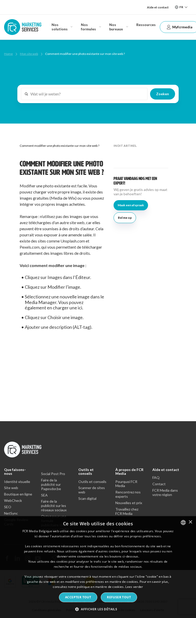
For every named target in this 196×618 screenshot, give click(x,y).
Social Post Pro (53, 474)
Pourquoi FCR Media (126, 484)
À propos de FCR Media (129, 471)
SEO (7, 507)
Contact (159, 484)
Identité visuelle (17, 482)
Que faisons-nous (15, 471)
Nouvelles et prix (128, 503)
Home (8, 54)
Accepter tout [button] (78, 597)
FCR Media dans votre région (165, 492)
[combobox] (183, 522)
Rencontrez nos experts (128, 494)
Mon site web (29, 54)
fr (181, 7)
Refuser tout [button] (119, 597)
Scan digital (87, 498)
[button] (98, 609)
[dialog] (98, 567)
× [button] (190, 522)
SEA (44, 495)
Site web (11, 488)
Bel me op (125, 218)
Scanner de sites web (91, 490)
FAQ (156, 478)
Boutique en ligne (18, 494)
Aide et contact (158, 7)
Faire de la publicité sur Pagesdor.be (51, 484)
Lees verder (134, 587)
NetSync (11, 513)
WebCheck (13, 501)
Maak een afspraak (131, 205)
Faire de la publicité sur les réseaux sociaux (54, 505)
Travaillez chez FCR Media (126, 511)
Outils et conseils (86, 471)
